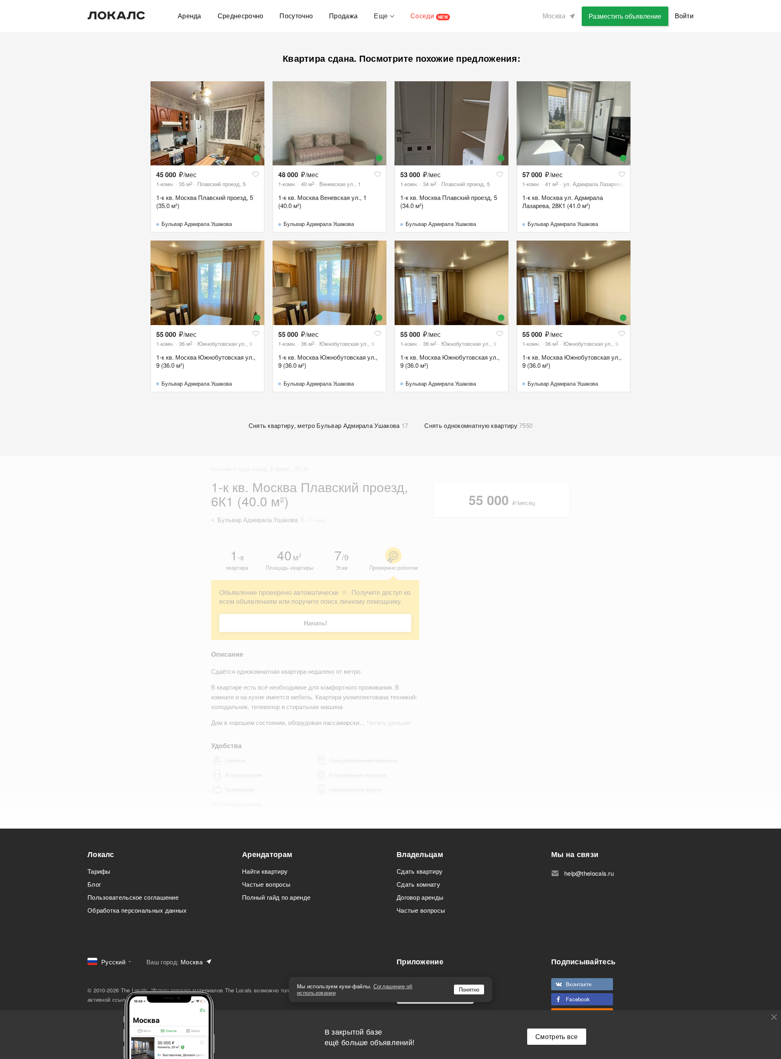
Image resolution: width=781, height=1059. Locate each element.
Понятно (469, 989)
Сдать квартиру (420, 871)
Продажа (343, 15)
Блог (94, 884)
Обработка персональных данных (137, 910)
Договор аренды (420, 897)
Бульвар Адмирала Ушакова (196, 224)
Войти (684, 15)
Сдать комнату (418, 884)
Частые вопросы (266, 884)
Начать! (315, 622)
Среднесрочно (241, 15)
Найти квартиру (265, 871)
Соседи (429, 15)
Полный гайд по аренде (276, 897)
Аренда (189, 15)
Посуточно (296, 15)
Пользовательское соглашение (133, 897)
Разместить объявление (625, 16)
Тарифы (99, 871)
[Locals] (116, 15)
